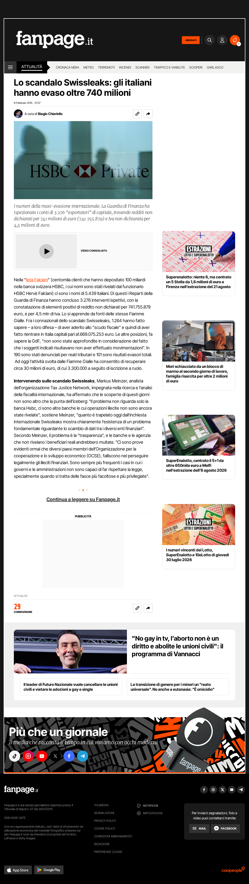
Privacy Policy (105, 820)
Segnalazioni (104, 813)
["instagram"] (28, 756)
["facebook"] (69, 756)
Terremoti (106, 67)
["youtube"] (41, 756)
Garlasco (215, 67)
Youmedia (101, 805)
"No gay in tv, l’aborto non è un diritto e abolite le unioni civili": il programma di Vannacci (177, 646)
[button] (148, 113)
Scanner (142, 67)
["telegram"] (82, 756)
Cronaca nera (67, 67)
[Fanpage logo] (48, 40)
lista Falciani (37, 279)
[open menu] (10, 67)
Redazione (102, 844)
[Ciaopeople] (233, 871)
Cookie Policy (104, 828)
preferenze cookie (108, 852)
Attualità (31, 66)
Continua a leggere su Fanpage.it (83, 499)
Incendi (125, 67)
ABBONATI (190, 40)
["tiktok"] (14, 756)
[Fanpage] (21, 790)
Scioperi (196, 67)
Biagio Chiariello (50, 114)
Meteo (88, 67)
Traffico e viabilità (169, 67)
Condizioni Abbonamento (113, 836)
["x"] (55, 756)
